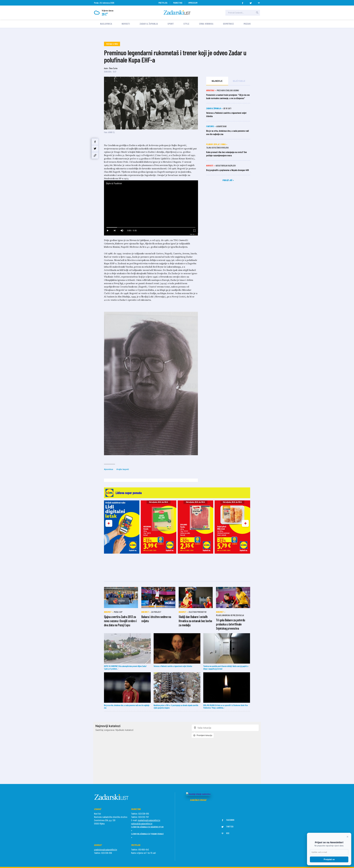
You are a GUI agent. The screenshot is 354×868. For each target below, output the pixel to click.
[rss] (259, 2)
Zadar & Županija (149, 23)
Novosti (126, 23)
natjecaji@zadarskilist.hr (141, 823)
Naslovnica (106, 23)
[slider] (150, 227)
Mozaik (247, 23)
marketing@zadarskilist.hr (149, 820)
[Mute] (122, 230)
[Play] (107, 230)
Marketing (177, 2)
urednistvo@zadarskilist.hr (105, 849)
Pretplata (162, 2)
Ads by (192, 234)
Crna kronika (206, 23)
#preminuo (108, 469)
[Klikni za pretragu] (257, 12)
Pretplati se (329, 859)
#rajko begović (122, 469)
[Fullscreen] (194, 230)
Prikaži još (227, 180)
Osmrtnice (228, 23)
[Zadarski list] (177, 12)
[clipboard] (95, 155)
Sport (171, 23)
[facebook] (242, 2)
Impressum (192, 2)
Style (186, 23)
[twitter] (251, 2)
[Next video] (114, 230)
